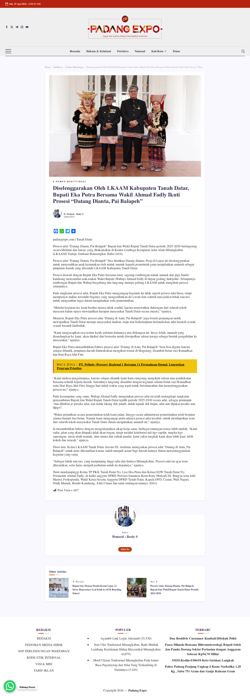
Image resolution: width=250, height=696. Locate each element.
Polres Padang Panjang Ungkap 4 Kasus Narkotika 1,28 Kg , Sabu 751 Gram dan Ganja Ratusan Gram (203, 668)
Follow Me (125, 549)
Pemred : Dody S (75, 214)
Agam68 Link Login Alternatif (120, 638)
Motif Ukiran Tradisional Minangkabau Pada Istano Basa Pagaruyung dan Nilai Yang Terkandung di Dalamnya (126, 665)
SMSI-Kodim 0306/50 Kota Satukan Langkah (203, 660)
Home (48, 66)
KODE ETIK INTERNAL (44, 657)
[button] (8, 51)
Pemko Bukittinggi (74, 66)
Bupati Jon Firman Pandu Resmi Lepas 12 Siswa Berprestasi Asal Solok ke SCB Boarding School (96, 589)
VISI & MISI (43, 664)
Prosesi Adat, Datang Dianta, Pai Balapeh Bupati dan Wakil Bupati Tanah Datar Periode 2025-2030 (174, 589)
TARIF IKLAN (44, 670)
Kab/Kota (58, 66)
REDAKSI (44, 638)
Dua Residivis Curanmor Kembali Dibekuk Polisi (203, 638)
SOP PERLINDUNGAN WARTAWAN (44, 651)
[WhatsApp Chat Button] (10, 686)
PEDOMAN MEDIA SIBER (43, 645)
